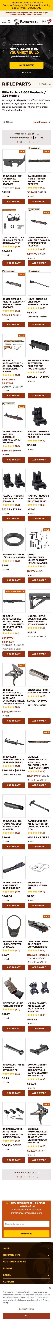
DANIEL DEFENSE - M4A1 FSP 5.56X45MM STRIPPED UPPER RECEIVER (12, 437)
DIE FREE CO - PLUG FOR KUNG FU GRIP (12, 1004)
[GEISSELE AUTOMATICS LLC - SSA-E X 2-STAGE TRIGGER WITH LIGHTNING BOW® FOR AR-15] (39, 1114)
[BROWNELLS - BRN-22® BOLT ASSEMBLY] (39, 674)
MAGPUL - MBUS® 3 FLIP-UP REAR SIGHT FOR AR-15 (39, 434)
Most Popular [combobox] (40, 122)
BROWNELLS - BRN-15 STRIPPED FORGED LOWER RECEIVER (13, 180)
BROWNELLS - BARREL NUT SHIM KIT (37, 885)
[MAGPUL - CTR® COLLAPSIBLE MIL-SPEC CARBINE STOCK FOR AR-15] (39, 601)
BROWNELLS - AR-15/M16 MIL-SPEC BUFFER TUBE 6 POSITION (12, 825)
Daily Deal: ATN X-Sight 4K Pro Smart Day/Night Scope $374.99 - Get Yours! (26, 14)
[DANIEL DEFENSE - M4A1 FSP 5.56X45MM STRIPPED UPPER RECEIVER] (14, 416)
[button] (4, 21)
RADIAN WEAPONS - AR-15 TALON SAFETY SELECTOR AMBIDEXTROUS (12, 1133)
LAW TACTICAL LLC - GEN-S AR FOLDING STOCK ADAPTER (13, 240)
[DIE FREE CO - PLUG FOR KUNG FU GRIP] (14, 988)
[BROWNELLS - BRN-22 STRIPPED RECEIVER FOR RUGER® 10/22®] (39, 345)
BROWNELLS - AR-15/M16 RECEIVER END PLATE (12, 944)
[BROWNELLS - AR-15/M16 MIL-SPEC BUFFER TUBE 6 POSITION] (14, 806)
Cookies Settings (26, 1309)
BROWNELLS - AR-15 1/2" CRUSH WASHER (13, 556)
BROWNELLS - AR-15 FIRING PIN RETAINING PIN (13, 1067)
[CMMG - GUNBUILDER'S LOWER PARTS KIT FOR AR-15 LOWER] (39, 539)
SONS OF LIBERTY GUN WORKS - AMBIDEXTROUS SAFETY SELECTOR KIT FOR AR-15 (38, 1070)
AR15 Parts (44, 100)
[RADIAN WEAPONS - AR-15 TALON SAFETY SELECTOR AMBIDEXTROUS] (14, 1114)
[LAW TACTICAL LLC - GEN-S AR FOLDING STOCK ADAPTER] (14, 222)
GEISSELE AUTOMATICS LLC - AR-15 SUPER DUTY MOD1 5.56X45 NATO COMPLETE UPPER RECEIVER (13, 623)
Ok (26, 1316)
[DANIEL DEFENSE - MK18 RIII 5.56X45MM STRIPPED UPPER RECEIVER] (14, 284)
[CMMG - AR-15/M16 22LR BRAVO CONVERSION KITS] (39, 926)
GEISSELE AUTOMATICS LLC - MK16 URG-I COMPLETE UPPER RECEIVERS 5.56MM (38, 762)
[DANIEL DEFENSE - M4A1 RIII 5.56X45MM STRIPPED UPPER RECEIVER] (39, 222)
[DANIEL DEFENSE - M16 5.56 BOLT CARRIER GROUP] (14, 867)
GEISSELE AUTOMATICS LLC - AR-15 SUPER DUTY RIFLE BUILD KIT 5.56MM (12, 366)
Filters (9, 122)
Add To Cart (14, 201)
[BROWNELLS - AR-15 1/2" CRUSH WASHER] (14, 539)
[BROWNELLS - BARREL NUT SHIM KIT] (39, 867)
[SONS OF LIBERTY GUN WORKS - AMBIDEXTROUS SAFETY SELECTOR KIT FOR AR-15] (39, 1049)
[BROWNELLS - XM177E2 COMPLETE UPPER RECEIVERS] (14, 741)
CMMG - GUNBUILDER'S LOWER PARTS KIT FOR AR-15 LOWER (37, 558)
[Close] (50, 1288)
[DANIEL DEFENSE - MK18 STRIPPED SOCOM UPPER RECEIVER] (39, 161)
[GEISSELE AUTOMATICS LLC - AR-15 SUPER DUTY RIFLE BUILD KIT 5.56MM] (14, 345)
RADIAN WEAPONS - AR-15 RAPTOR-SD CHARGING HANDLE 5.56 (38, 825)
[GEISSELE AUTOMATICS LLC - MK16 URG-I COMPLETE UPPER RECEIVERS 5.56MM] (39, 741)
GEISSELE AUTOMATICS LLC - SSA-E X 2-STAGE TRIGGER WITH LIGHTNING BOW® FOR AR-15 (38, 1136)
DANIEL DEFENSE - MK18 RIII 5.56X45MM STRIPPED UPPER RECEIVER (13, 303)
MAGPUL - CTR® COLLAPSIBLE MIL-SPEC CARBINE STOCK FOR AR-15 (38, 620)
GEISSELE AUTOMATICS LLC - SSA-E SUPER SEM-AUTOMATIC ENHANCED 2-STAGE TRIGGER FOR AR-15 (13, 697)
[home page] (26, 22)
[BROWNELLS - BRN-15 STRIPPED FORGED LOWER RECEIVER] (14, 161)
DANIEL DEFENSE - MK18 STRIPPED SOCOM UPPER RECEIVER (38, 180)
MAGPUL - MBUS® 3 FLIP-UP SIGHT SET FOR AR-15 (13, 499)
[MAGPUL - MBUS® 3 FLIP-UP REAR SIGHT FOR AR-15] (39, 416)
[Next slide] (49, 51)
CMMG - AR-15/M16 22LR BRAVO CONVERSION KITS (38, 944)
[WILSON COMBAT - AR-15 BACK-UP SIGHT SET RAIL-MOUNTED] (39, 988)
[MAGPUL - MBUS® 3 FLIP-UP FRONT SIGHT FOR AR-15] (39, 480)
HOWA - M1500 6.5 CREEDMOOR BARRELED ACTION (38, 302)
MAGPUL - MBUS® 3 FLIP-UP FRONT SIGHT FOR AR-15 (38, 499)
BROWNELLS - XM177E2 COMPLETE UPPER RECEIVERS (13, 760)
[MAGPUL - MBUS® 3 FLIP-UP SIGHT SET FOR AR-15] (14, 480)
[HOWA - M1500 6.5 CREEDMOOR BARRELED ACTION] (39, 284)
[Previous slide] (3, 51)
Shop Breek (26, 65)
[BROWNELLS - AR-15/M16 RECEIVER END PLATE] (14, 926)
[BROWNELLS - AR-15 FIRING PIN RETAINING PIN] (14, 1049)
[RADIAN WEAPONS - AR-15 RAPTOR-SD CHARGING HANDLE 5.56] (39, 806)
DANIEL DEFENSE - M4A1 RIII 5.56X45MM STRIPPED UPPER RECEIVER (39, 241)
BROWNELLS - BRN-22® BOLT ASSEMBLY (39, 691)
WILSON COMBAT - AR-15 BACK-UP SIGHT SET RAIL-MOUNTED (37, 1007)
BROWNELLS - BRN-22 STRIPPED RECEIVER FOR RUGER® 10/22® (38, 364)
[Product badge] (34, 147)
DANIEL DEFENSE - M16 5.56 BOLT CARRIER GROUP (12, 885)
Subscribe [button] (26, 1233)
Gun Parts (19, 110)
